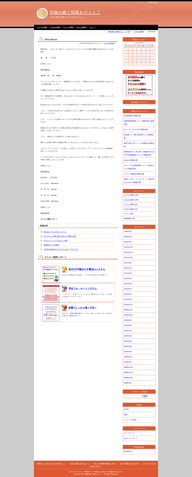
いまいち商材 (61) (130, 204)
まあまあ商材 (55, 27)
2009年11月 (128, 372)
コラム (91, 27)
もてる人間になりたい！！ (79, 463)
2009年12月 (128, 367)
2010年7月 (128, 331)
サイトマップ (129, 433)
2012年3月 (128, 231)
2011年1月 (128, 299)
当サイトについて (130, 438)
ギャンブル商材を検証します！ (105, 463)
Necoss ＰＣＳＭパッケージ (55, 232)
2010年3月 (128, 352)
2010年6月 (128, 336)
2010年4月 (128, 346)
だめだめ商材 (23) (130, 209)
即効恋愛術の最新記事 (132, 116)
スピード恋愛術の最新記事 (134, 174)
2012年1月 (128, 242)
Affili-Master (45, 70)
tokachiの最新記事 (131, 160)
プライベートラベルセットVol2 (55, 241)
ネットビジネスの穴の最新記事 (136, 129)
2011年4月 (128, 284)
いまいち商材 (68, 27)
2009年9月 (128, 383)
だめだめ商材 (81, 27)
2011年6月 (128, 273)
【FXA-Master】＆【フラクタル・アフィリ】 (61, 249)
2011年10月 (128, 258)
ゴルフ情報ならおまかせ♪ (129, 463)
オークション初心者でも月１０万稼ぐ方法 (60, 236)
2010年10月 (128, 315)
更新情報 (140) (129, 218)
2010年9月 (128, 320)
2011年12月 (128, 247)
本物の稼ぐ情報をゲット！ (75, 12)
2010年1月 (128, 362)
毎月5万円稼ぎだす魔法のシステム (87, 269)
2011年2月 (128, 294)
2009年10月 (128, 378)
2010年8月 (128, 325)
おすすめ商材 (42, 27)
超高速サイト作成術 (51, 245)
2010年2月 (128, 357)
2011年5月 (128, 278)
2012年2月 (128, 237)
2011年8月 (128, 263)
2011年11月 (128, 252)
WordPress (128, 451)
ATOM (126, 409)
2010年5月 (128, 341)
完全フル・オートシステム (83, 288)
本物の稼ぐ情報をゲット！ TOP (119, 31)
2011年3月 (128, 289)
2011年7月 (128, 268)
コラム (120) (128, 214)
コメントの (130, 420)
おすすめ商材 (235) (131, 195)
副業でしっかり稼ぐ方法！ (83, 307)
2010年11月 (128, 310)
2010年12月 (128, 305)
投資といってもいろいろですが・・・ (51, 463)
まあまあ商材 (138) (131, 200)
